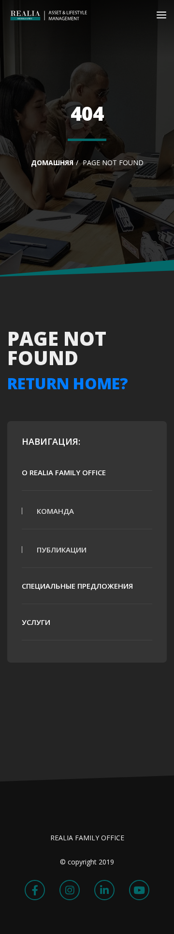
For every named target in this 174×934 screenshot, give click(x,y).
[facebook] (35, 890)
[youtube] (139, 890)
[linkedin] (104, 890)
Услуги (36, 622)
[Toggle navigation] (161, 16)
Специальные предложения (77, 586)
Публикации (62, 549)
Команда (55, 511)
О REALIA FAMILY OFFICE (64, 472)
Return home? (67, 383)
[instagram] (69, 890)
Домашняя (52, 162)
